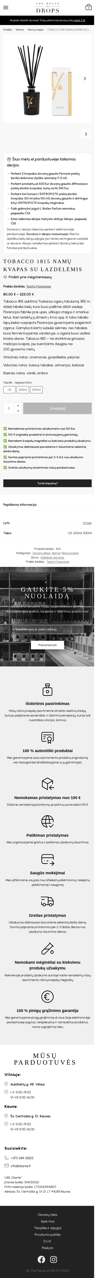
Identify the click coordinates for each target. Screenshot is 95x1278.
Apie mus (47, 1221)
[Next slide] (84, 78)
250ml (23, 389)
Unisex (87, 523)
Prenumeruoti (47, 645)
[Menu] (10, 7)
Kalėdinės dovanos (52, 557)
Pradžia (7, 29)
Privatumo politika (48, 1235)
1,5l (9, 389)
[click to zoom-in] (47, 78)
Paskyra (47, 1248)
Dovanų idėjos (42, 553)
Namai (20, 29)
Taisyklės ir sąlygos (47, 1228)
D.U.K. (48, 1241)
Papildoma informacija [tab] (19, 505)
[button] (88, 8)
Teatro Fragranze (38, 286)
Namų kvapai (35, 29)
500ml (36, 389)
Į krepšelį (57, 408)
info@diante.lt (21, 1166)
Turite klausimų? (47, 483)
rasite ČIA (79, 20)
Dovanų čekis (47, 1215)
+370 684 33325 (22, 1158)
